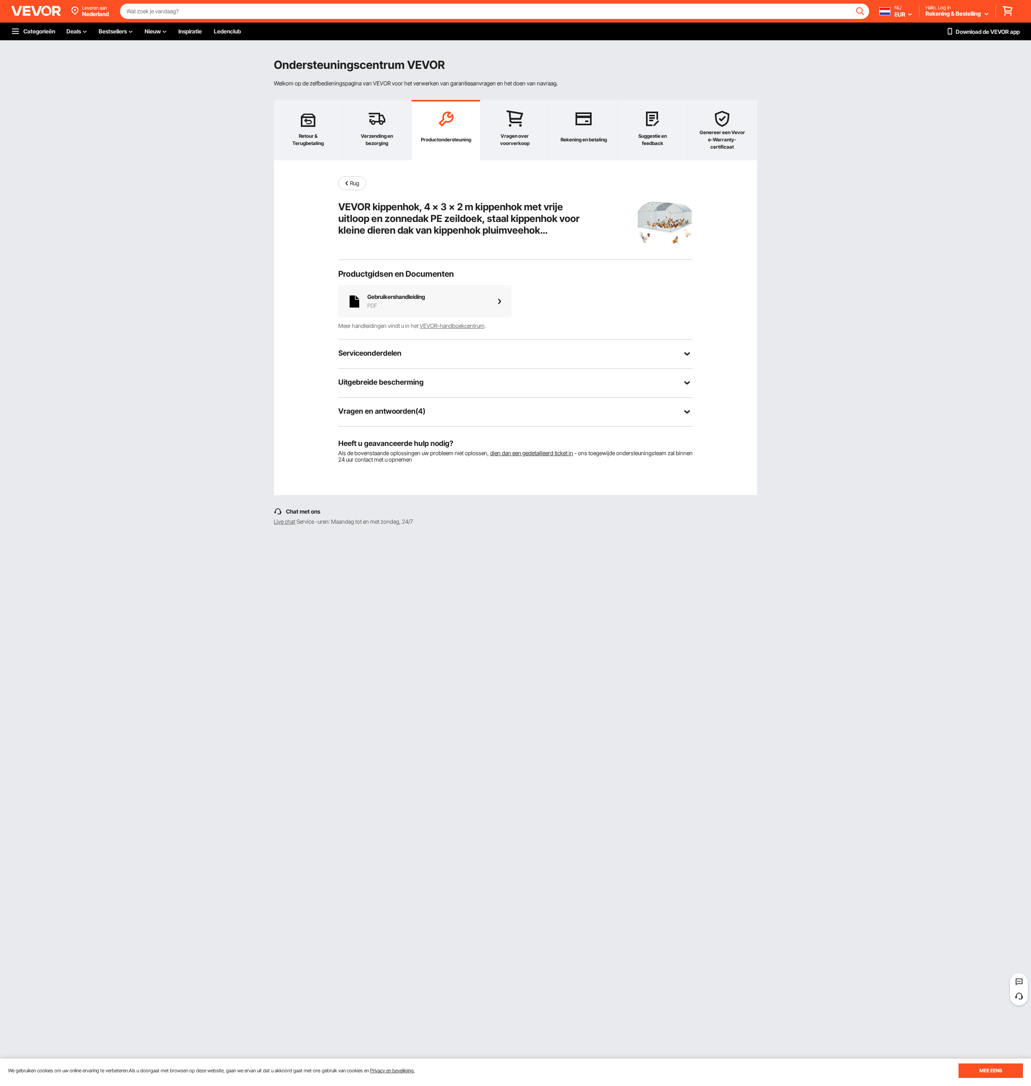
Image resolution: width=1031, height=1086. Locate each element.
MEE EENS (990, 1070)
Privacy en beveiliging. (392, 1070)
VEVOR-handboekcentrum (452, 325)
